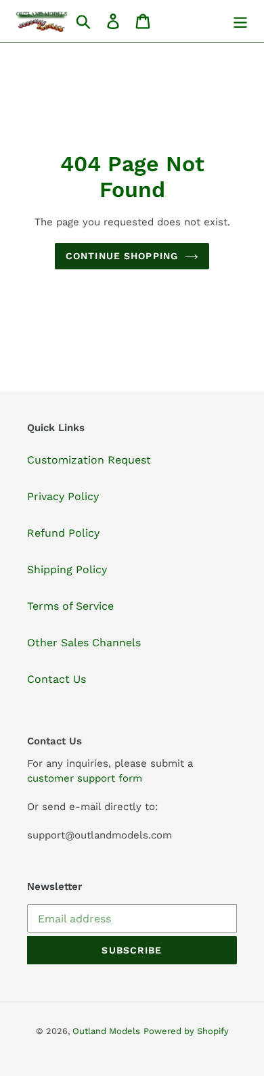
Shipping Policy (67, 569)
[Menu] (240, 21)
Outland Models (106, 1031)
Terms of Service (70, 606)
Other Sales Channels (84, 642)
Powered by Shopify (186, 1031)
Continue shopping (122, 255)
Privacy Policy (63, 496)
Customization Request (89, 459)
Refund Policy (63, 532)
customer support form (84, 778)
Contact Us (56, 679)
